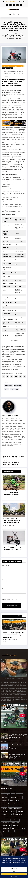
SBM (11, 817)
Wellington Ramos (7, 73)
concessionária (5, 794)
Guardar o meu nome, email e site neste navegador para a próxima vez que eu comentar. (11, 599)
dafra (13, 794)
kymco (10, 808)
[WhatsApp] (24, 376)
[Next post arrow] (24, 463)
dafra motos (19, 794)
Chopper (12, 620)
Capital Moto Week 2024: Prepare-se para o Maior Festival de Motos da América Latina (12, 463)
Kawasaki (4, 808)
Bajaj (3, 792)
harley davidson (22, 803)
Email (3, 588)
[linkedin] (11, 376)
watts (21, 71)
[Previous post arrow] (24, 456)
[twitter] (7, 376)
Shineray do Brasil (15, 822)
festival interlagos (6, 803)
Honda (11, 806)
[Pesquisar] (14, 14)
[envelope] (16, 376)
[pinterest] (20, 376)
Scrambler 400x (15, 819)
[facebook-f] (7, 5)
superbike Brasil (5, 828)
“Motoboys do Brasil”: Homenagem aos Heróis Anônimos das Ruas (17, 746)
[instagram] (17, 5)
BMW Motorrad (17, 792)
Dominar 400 (13, 797)
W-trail (5, 68)
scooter (16, 817)
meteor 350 (4, 811)
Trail (21, 66)
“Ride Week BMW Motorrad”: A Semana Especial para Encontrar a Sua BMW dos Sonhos (17, 754)
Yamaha (11, 831)
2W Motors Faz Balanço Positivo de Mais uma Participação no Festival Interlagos (14, 457)
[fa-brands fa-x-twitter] (10, 5)
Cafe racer (6, 620)
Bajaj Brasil (9, 792)
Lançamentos (6, 66)
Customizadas (7, 622)
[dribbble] (14, 5)
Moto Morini (4, 814)
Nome (3, 580)
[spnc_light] (18, 14)
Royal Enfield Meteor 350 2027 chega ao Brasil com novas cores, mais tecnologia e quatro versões (13, 521)
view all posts (5, 449)
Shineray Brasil (5, 822)
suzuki (13, 828)
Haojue (14, 803)
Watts (11, 68)
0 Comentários (7, 76)
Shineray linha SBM (6, 825)
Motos (16, 71)
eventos (17, 800)
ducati (20, 797)
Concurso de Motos (20, 620)
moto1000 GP (12, 811)
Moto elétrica (12, 71)
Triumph (23, 828)
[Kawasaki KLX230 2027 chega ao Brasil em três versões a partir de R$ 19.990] (14, 482)
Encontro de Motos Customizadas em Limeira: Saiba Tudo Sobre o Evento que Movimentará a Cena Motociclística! (13, 634)
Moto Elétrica (15, 66)
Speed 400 (15, 825)
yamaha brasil (19, 831)
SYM (18, 828)
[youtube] (21, 5)
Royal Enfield (5, 817)
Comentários (5, 565)
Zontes (3, 833)
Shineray (23, 819)
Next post (5, 460)
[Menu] (10, 14)
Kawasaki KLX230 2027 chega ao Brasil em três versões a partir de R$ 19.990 (13, 494)
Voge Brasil (4, 831)
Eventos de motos (16, 622)
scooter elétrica (5, 819)
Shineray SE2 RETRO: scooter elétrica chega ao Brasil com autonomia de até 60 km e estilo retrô (13, 549)
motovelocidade (18, 814)
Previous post (6, 454)
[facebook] (3, 376)
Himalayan (4, 806)
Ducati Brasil (4, 800)
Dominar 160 (5, 797)
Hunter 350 (17, 806)
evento (11, 800)
